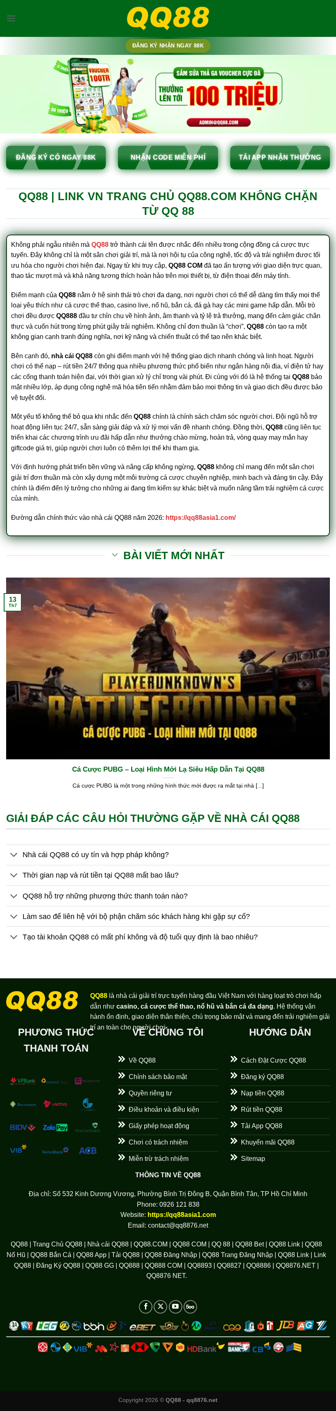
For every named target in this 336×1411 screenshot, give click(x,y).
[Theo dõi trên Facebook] (145, 1307)
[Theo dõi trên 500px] (190, 1307)
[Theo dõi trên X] (160, 1307)
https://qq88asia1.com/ (201, 517)
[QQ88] (168, 18)
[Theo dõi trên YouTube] (175, 1307)
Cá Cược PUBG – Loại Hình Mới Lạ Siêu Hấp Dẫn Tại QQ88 (168, 769)
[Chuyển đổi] (14, 856)
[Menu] (11, 18)
